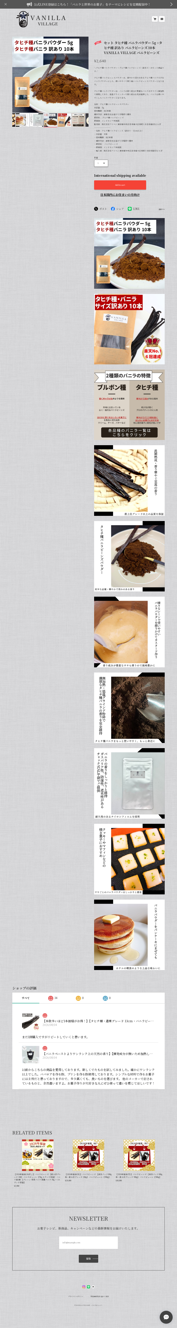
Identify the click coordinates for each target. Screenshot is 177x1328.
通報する (162, 209)
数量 (96, 157)
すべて (26, 998)
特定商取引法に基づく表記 (100, 1296)
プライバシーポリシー (75, 1296)
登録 (88, 1258)
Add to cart (120, 185)
